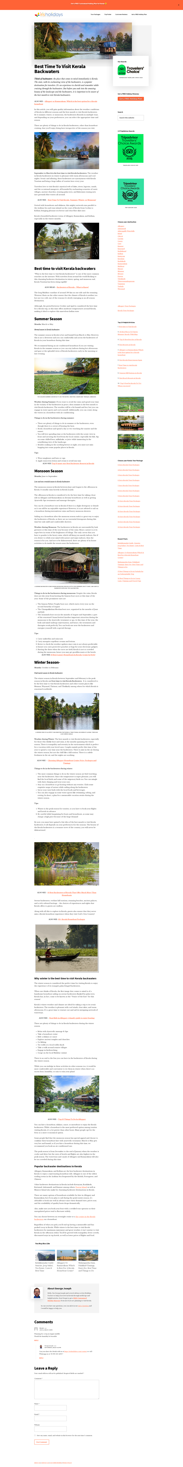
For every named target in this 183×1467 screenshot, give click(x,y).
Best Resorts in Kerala (127, 345)
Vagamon (121, 284)
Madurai (121, 266)
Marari (120, 269)
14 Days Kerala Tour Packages (129, 522)
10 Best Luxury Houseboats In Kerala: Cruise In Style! (73, 655)
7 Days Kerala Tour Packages (128, 485)
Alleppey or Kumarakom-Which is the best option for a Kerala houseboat (130, 352)
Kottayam (121, 256)
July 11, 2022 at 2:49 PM (46, 1330)
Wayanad (121, 289)
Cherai (120, 236)
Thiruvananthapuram (126, 281)
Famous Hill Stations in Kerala (130, 373)
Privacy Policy (67, 1462)
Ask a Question (83, 1306)
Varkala (121, 286)
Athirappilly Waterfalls (126, 231)
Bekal (120, 233)
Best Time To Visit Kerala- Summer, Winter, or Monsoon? (72, 200)
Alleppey (121, 226)
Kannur (121, 246)
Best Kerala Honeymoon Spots (130, 360)
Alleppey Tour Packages (127, 306)
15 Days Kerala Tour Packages (129, 527)
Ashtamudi (122, 229)
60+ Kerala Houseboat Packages (71, 919)
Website (37, 1425)
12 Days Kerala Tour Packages (129, 511)
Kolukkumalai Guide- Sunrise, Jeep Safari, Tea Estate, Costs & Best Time (131, 545)
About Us (37, 1462)
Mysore (120, 274)
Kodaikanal (122, 251)
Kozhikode (122, 261)
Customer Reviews (56, 1462)
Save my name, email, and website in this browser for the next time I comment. (64, 1435)
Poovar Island (81, 1187)
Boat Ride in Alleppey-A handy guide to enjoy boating (72, 1018)
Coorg (120, 241)
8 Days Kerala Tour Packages (128, 491)
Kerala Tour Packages (126, 310)
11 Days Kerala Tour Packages (129, 506)
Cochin (120, 239)
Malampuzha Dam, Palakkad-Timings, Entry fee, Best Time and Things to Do (130, 564)
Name (36, 1404)
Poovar (120, 276)
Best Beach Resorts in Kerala (130, 378)
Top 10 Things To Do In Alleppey (72, 1119)
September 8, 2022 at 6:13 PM (53, 1347)
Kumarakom (122, 264)
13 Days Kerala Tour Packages (129, 517)
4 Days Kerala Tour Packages (128, 470)
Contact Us (45, 1462)
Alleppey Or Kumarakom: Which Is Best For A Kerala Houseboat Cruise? (131, 555)
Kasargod (121, 249)
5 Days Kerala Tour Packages (128, 475)
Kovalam (121, 259)
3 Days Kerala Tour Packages (128, 465)
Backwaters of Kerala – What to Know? (73, 287)
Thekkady (122, 279)
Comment (38, 1378)
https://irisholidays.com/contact (75, 1351)
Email (36, 1414)
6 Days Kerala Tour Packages (128, 480)
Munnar (121, 271)
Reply (36, 1340)
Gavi (119, 244)
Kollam (120, 254)
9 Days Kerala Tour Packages (128, 496)
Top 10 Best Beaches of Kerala (130, 339)
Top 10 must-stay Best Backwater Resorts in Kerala (73, 463)
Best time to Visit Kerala (127, 327)
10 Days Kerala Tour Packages (129, 501)
